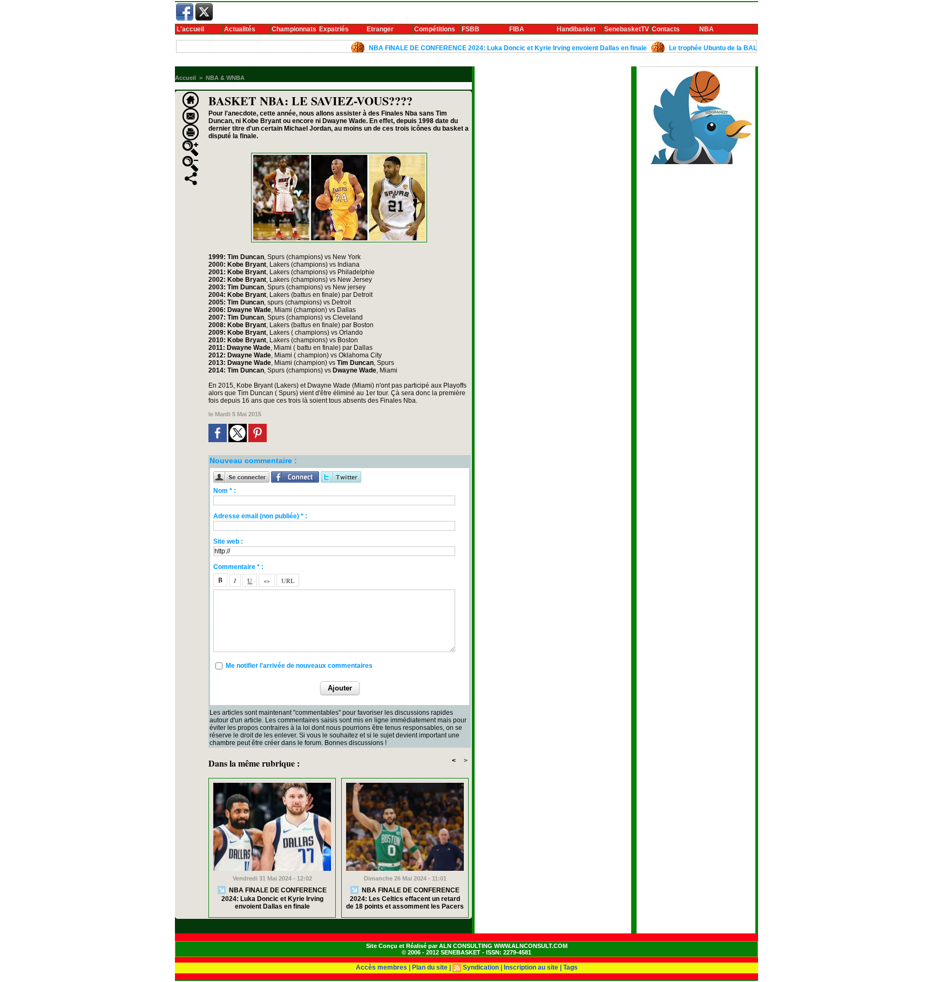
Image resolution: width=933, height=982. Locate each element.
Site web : (228, 541)
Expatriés (334, 29)
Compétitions (434, 29)
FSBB (470, 29)
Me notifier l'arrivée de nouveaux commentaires (299, 665)
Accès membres (381, 967)
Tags (570, 967)
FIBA (516, 29)
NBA (706, 29)
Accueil (185, 78)
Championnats (294, 29)
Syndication (481, 967)
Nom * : (224, 491)
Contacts (666, 29)
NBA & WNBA (225, 78)
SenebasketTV (626, 29)
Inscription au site (531, 967)
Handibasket (576, 29)
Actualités (239, 29)
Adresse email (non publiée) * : (260, 516)
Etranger (380, 29)
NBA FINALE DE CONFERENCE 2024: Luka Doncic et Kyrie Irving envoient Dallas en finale (482, 48)
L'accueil (190, 29)
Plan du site (430, 967)
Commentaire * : (238, 567)
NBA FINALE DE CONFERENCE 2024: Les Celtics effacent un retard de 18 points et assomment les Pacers (405, 898)
